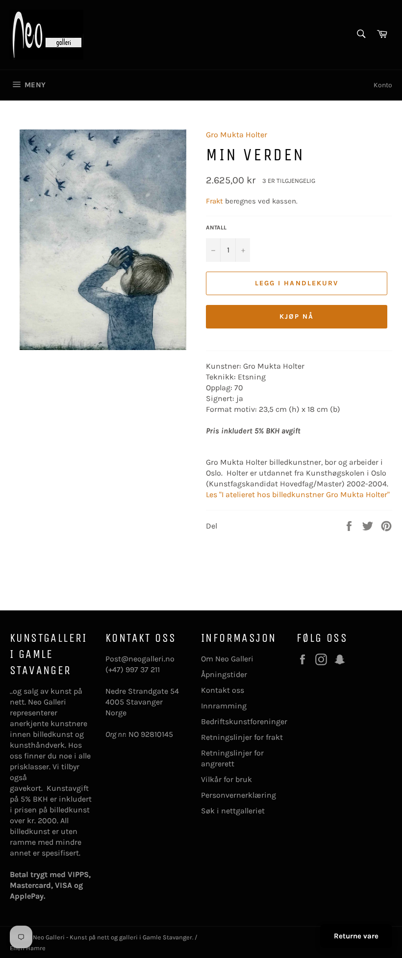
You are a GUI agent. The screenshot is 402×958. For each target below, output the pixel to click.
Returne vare (356, 936)
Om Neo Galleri (227, 658)
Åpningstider (224, 674)
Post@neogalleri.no (140, 658)
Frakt (215, 201)
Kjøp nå (296, 316)
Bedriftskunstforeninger (244, 721)
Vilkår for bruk (226, 779)
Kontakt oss (222, 690)
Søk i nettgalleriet (233, 810)
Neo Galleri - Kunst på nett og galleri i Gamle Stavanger (112, 937)
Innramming (224, 705)
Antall (216, 227)
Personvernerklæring (238, 795)
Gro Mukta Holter (236, 134)
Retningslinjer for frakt (242, 737)
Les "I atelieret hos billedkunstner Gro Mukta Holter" (298, 494)
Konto (383, 85)
